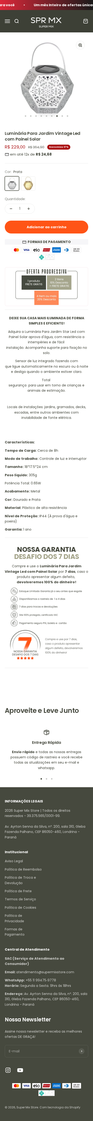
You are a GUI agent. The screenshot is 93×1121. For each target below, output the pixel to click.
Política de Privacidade (14, 918)
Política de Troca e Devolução (20, 880)
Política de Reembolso (23, 869)
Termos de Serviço (20, 899)
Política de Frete (18, 891)
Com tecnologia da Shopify (60, 1107)
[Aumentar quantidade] (29, 208)
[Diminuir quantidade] (11, 208)
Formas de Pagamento (15, 932)
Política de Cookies (20, 907)
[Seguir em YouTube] (20, 1070)
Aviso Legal (14, 861)
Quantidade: (15, 199)
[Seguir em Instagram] (8, 1070)
